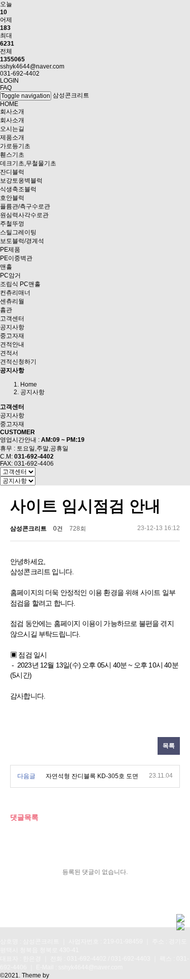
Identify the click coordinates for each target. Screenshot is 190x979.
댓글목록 (24, 817)
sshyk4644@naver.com (32, 66)
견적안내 (12, 344)
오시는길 (12, 128)
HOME (9, 104)
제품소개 (12, 137)
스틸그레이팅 (18, 232)
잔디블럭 (12, 172)
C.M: (27, 456)
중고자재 (12, 335)
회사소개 (12, 111)
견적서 (9, 353)
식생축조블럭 (18, 189)
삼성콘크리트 (71, 95)
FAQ (6, 87)
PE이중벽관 (16, 258)
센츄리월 (12, 301)
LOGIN (9, 80)
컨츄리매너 (15, 292)
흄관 (6, 309)
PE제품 (10, 249)
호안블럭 (12, 197)
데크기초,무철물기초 (28, 163)
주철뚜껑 (12, 223)
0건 (58, 528)
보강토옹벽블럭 (21, 180)
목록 (169, 745)
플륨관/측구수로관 (25, 206)
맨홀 (6, 266)
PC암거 (10, 275)
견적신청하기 (18, 361)
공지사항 (12, 327)
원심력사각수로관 (24, 215)
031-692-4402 (20, 73)
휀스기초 (12, 154)
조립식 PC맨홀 (20, 284)
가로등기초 (15, 146)
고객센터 (12, 318)
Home (28, 384)
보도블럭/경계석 (22, 240)
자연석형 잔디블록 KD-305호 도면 (92, 776)
